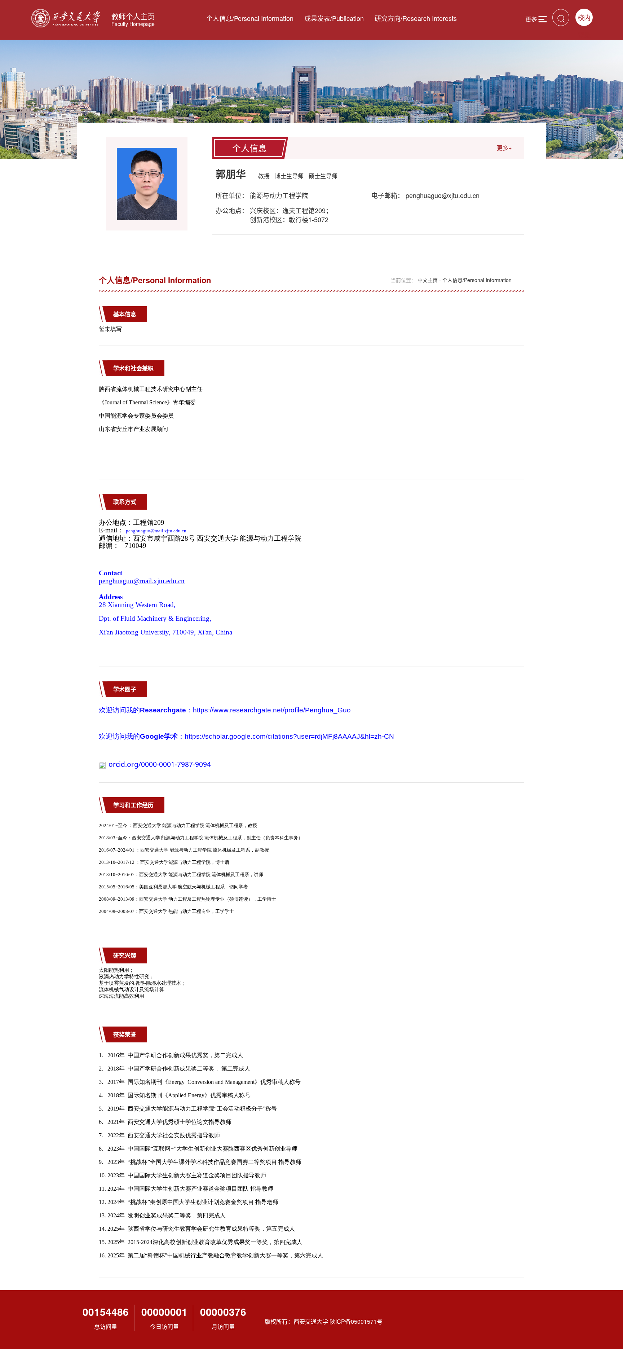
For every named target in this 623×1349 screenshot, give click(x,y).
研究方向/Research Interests (416, 18)
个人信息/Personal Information (249, 18)
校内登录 (584, 19)
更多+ (504, 148)
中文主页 (427, 280)
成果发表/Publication (334, 18)
